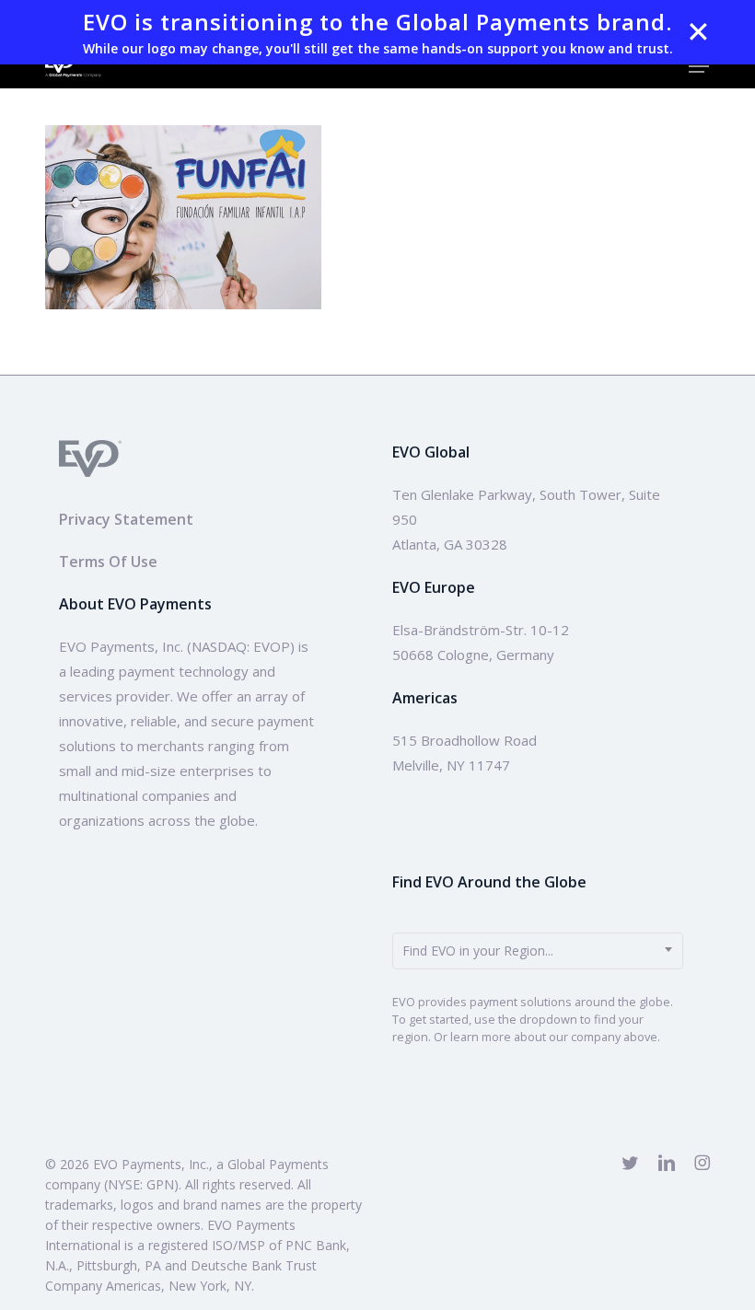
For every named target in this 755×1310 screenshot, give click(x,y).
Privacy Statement (126, 519)
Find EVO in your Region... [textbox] (477, 950)
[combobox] (537, 951)
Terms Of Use (108, 561)
